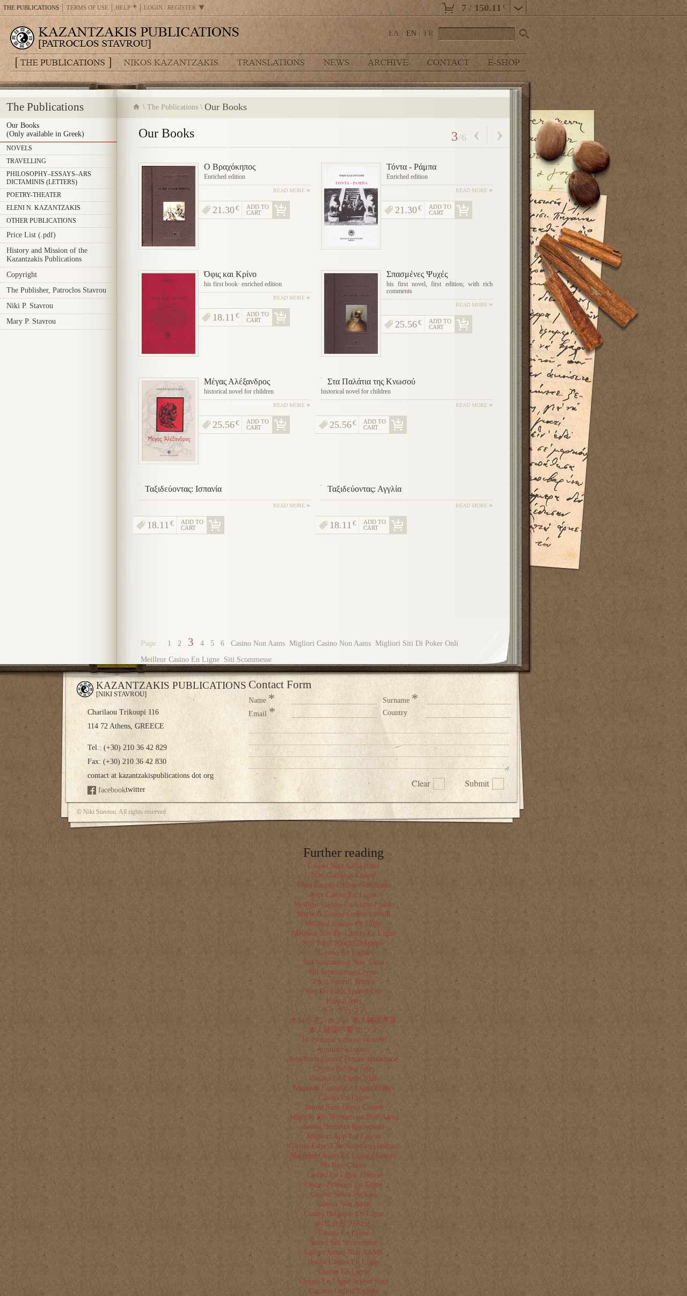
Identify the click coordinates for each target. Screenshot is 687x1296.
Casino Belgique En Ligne (344, 1214)
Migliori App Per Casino (343, 1136)
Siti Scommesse (248, 660)
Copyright (21, 275)
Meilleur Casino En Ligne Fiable (343, 904)
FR (428, 34)
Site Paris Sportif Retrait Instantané (344, 1059)
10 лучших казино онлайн (343, 1040)
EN (411, 34)
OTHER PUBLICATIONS (41, 220)
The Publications (172, 107)
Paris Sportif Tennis (343, 982)
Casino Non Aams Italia (343, 866)
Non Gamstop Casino (343, 875)
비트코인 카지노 (343, 1223)
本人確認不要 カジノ (343, 1030)
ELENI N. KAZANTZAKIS (43, 208)
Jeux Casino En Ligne (343, 895)
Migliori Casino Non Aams (330, 643)
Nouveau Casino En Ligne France (344, 1088)
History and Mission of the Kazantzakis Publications (46, 254)
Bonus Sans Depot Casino (344, 1107)
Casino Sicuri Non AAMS (343, 1252)
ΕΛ (394, 34)
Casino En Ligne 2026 (344, 1078)
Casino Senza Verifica (344, 1194)
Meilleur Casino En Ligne (180, 660)
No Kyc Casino (343, 1165)
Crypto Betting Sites (344, 1069)
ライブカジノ (343, 1011)
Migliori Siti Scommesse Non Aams (343, 1117)
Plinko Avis (343, 1001)
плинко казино (343, 1049)
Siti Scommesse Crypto (343, 972)
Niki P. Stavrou (29, 306)
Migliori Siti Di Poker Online (420, 643)
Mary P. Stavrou (31, 321)
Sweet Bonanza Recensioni (343, 1127)
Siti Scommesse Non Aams (343, 962)
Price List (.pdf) (31, 235)
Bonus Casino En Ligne (343, 1262)
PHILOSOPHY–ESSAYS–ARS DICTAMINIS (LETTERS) (48, 178)
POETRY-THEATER (33, 195)
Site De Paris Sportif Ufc (343, 991)
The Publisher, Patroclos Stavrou (56, 290)
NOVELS (19, 148)
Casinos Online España (343, 1291)
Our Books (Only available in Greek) (45, 129)
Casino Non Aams (258, 643)
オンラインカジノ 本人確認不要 (343, 1020)
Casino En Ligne (343, 953)
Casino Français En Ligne (343, 1185)
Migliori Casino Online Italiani (344, 914)
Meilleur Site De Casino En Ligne (344, 933)
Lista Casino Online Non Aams (344, 885)
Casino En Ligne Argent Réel (343, 1281)
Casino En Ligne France (344, 1175)
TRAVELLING (26, 161)
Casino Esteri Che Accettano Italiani (343, 1146)
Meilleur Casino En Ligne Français (343, 1156)
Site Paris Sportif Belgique (343, 943)
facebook (112, 790)
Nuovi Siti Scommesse (343, 1243)
